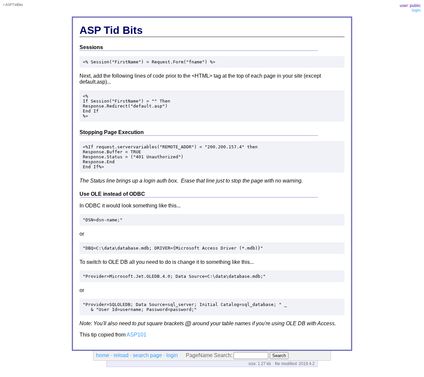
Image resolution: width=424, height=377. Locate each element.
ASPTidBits (14, 5)
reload (121, 355)
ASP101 (136, 335)
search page (147, 355)
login (416, 10)
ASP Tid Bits (111, 30)
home (102, 355)
